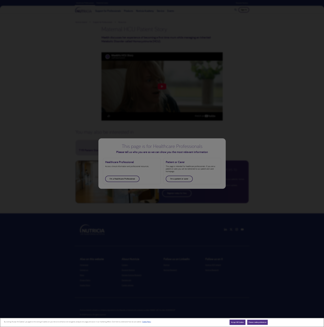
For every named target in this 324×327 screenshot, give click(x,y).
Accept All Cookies (237, 322)
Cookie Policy (146, 322)
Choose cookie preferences (257, 322)
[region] (162, 322)
